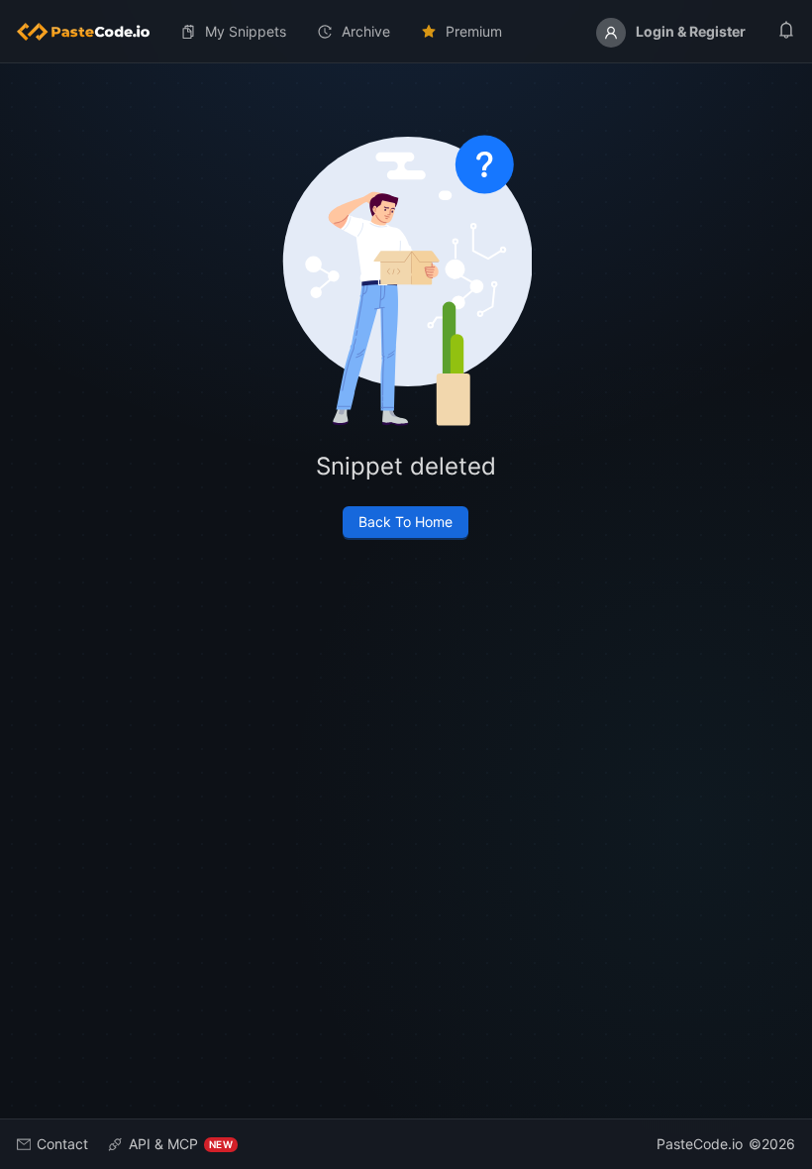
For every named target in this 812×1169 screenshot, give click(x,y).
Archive (366, 31)
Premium (474, 31)
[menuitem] (91, 31)
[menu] (406, 31)
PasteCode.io (700, 1143)
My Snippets (245, 31)
